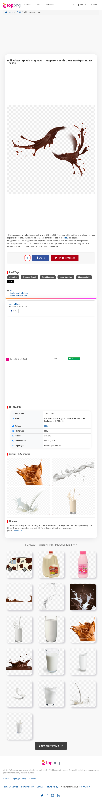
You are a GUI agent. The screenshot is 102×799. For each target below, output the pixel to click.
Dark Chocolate (48, 277)
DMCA (40, 787)
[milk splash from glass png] (83, 661)
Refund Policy (52, 787)
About (5, 779)
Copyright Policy (19, 779)
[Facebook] (47, 796)
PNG (18, 12)
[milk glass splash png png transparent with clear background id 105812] (51, 694)
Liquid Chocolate (66, 277)
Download (75, 359)
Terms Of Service (10, 787)
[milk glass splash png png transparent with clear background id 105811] (19, 694)
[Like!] (27, 258)
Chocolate (13, 277)
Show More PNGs (49, 745)
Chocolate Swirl (84, 277)
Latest (27, 5)
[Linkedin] (58, 796)
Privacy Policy (27, 787)
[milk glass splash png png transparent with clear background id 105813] (83, 694)
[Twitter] (42, 796)
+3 (10, 281)
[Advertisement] (51, 35)
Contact (50, 5)
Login (94, 5)
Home (10, 12)
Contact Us (17, 531)
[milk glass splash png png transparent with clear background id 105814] (19, 726)
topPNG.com (84, 787)
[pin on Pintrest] (29, 554)
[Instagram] (52, 796)
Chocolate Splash (29, 277)
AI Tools (37, 5)
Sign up (82, 5)
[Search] (73, 4)
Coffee (14, 311)
